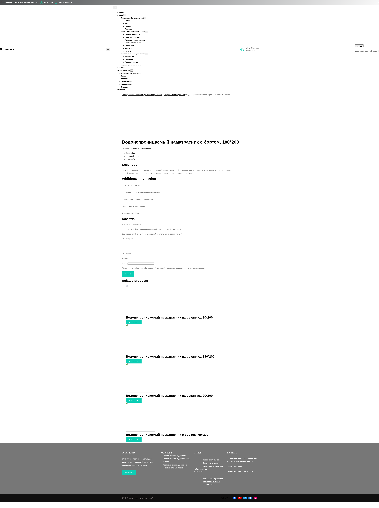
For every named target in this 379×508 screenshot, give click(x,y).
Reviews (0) (130, 159)
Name (125, 259)
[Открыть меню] (108, 49)
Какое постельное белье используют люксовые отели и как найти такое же (208, 464)
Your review (127, 254)
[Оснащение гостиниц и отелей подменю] (146, 32)
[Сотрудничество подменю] (131, 71)
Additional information (134, 156)
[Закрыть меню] (115, 7)
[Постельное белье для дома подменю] (145, 18)
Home (124, 95)
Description (130, 153)
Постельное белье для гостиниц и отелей (145, 95)
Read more (133, 322)
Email (125, 263)
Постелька (7, 49)
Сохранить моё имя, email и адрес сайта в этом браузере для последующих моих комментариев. (164, 268)
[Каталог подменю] (124, 15)
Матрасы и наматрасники (174, 95)
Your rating (127, 239)
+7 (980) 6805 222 (253, 50)
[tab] (191, 153)
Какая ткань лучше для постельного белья (213, 480)
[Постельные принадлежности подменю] (146, 54)
